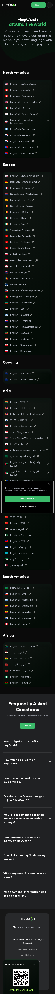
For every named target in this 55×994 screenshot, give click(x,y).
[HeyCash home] (9, 5)
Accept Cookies (28, 499)
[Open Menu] (50, 5)
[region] (27, 497)
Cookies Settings (27, 506)
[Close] (49, 484)
